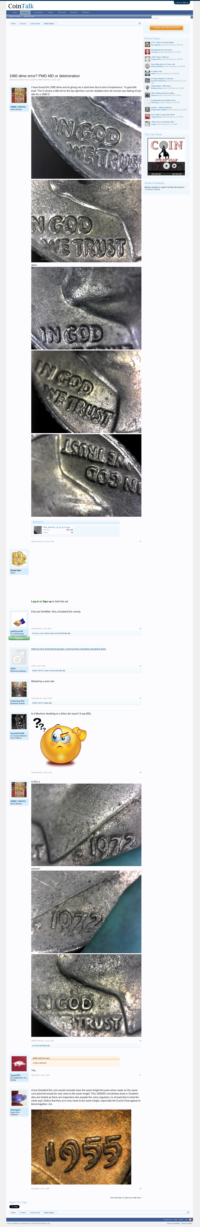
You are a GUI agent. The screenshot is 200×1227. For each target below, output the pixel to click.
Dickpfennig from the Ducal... (162, 50)
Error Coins (24, 80)
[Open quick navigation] (139, 23)
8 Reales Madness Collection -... (163, 79)
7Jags (153, 124)
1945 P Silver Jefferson (160, 57)
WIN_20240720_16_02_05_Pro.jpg (56, 527)
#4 (140, 698)
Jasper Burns (156, 117)
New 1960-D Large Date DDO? (163, 115)
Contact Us (168, 1220)
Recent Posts (29, 16)
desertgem (15, 1110)
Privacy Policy (186, 1223)
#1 (140, 541)
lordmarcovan (156, 88)
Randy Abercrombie (158, 110)
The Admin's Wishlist (152, 189)
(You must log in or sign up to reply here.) (125, 1198)
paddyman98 (16, 631)
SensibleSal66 (59, 633)
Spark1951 (15, 1075)
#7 (140, 1075)
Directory (74, 12)
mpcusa (154, 95)
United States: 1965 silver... (161, 86)
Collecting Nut (17, 701)
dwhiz (153, 74)
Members (86, 12)
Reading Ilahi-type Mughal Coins (163, 100)
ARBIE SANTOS (44, 80)
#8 (140, 1189)
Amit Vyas (155, 102)
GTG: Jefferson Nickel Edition (162, 42)
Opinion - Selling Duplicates (161, 107)
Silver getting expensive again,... (163, 93)
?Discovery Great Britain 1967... (163, 122)
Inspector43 (155, 59)
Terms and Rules (173, 1223)
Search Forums (15, 16)
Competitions (38, 12)
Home (15, 12)
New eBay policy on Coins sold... (163, 64)
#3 (140, 666)
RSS (190, 1220)
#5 (140, 772)
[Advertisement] (75, 52)
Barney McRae (157, 66)
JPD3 (12, 668)
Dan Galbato (45, 633)
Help (175, 1220)
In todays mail (156, 71)
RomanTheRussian (158, 81)
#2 (140, 629)
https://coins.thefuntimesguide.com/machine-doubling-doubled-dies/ (68, 649)
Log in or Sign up (182, 2)
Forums (25, 12)
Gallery (50, 12)
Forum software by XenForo (28, 1223)
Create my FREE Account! (166, 27)
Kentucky (35, 633)
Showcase (62, 12)
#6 (140, 1041)
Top (186, 1220)
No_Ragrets (155, 45)
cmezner (154, 52)
